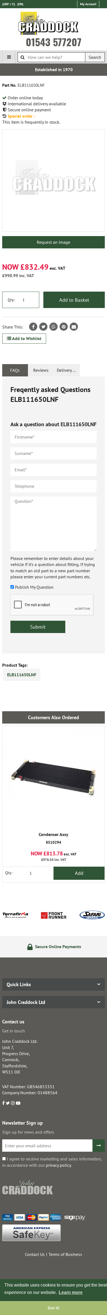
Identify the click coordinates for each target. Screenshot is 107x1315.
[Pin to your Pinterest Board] (64, 327)
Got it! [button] (54, 1308)
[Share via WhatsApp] (53, 327)
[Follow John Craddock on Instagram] (13, 1103)
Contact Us (35, 1254)
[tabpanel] (53, 515)
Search (95, 57)
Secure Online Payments (56, 946)
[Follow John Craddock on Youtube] (18, 1103)
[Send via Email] (74, 327)
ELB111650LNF (21, 674)
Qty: (11, 299)
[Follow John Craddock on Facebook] (3, 1103)
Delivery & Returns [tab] (68, 370)
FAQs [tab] (15, 370)
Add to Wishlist (26, 338)
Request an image (53, 242)
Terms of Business (65, 1254)
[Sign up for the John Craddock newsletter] (98, 1145)
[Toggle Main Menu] (8, 56)
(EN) (20, 4)
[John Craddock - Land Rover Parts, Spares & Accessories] (53, 24)
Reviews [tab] (41, 370)
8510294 (53, 838)
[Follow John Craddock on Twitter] (8, 1103)
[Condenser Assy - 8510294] (53, 777)
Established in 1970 (53, 69)
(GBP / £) (8, 4)
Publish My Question (34, 587)
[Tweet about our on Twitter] (43, 327)
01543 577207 (53, 42)
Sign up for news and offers (28, 1132)
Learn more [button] (71, 1292)
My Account (88, 4)
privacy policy (58, 1165)
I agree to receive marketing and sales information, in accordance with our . (52, 1162)
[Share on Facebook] (33, 327)
